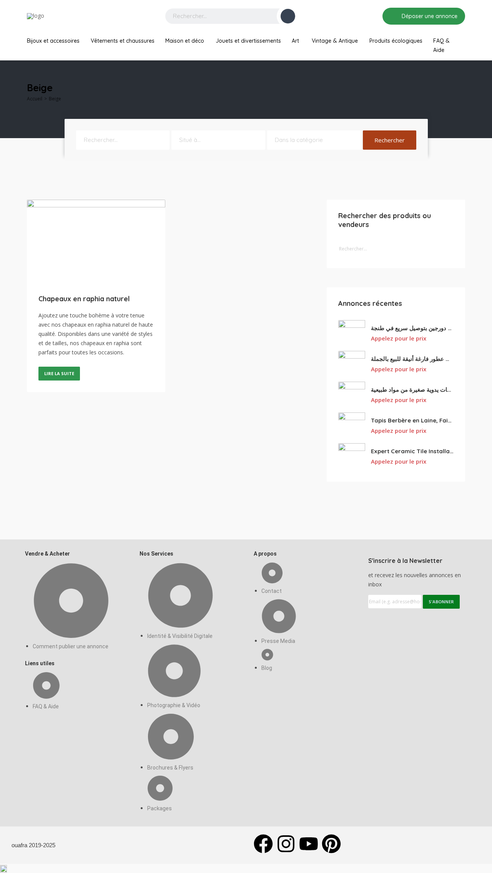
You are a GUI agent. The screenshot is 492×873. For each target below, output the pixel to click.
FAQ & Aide (441, 45)
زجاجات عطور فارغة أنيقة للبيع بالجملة (412, 358)
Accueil (34, 98)
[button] (246, 868)
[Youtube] (308, 843)
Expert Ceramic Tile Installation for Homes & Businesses (412, 451)
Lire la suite (59, 373)
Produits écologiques (395, 40)
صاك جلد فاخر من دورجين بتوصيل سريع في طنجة (412, 328)
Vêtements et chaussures (123, 40)
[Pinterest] (331, 843)
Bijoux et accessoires (53, 40)
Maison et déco (184, 40)
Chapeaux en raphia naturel (84, 298)
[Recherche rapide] (460, 90)
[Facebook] (263, 843)
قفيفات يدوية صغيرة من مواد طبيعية (412, 389)
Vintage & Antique (335, 40)
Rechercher (389, 140)
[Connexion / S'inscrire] (371, 16)
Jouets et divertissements (248, 40)
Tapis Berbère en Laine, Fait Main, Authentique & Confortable (412, 420)
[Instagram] (286, 843)
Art (295, 40)
